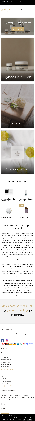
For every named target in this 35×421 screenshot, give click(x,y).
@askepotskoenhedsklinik (17, 305)
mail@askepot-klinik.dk (25, 334)
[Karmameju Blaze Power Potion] (26, 191)
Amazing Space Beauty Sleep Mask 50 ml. (8, 199)
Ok (24, 419)
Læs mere (29, 419)
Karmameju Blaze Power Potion (26, 199)
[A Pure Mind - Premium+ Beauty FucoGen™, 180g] (26, 209)
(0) (19, 10)
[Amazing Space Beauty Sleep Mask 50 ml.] (8, 191)
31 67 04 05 (5, 367)
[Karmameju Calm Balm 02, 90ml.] (8, 209)
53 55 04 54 (4, 383)
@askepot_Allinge (18, 310)
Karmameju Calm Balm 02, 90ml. (8, 217)
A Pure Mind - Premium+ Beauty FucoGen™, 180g (26, 217)
